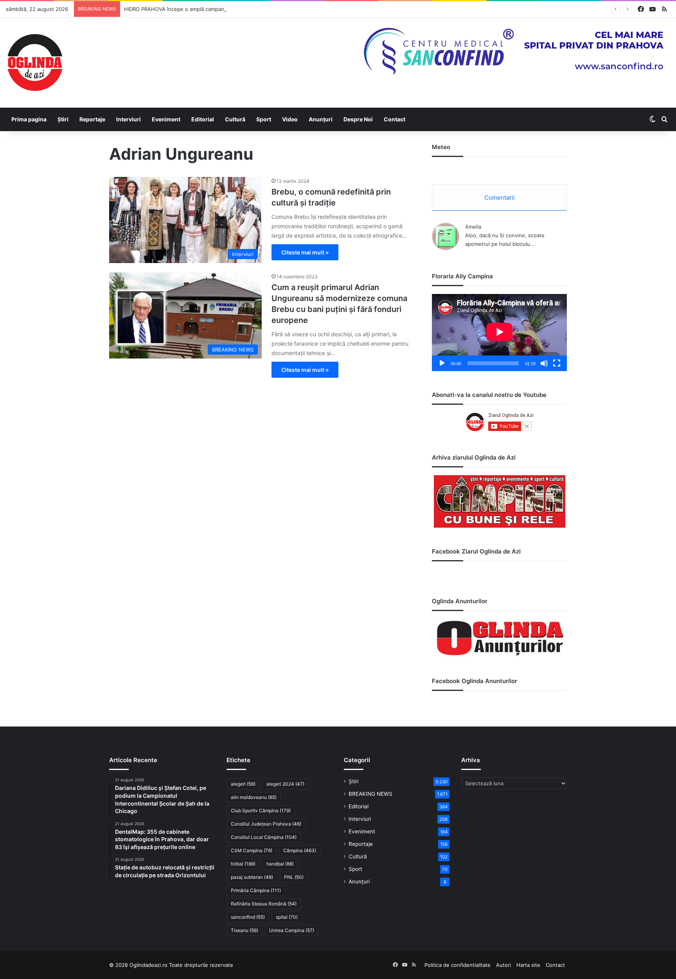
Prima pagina (29, 119)
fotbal (243, 864)
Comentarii (499, 197)
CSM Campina (251, 850)
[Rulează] (442, 363)
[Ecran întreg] (557, 363)
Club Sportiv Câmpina (261, 810)
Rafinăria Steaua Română (264, 904)
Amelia (473, 227)
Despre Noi (358, 119)
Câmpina (299, 850)
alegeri (243, 784)
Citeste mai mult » (305, 252)
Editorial (202, 119)
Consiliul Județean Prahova (266, 824)
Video (290, 119)
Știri (63, 119)
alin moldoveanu (254, 797)
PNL (294, 877)
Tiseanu (244, 930)
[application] (499, 332)
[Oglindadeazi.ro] (35, 62)
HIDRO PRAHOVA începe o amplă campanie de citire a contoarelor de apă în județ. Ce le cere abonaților (250, 9)
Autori (503, 965)
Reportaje (92, 119)
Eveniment (166, 119)
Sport (263, 119)
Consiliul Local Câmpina (264, 837)
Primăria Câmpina (256, 890)
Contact (394, 119)
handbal (280, 864)
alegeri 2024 (285, 784)
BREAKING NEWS (370, 794)
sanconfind (248, 917)
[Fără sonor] (544, 363)
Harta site (528, 965)
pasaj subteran (252, 877)
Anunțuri (321, 119)
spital (287, 917)
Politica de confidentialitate (457, 965)
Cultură (235, 119)
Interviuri (128, 119)
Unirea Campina (291, 930)
